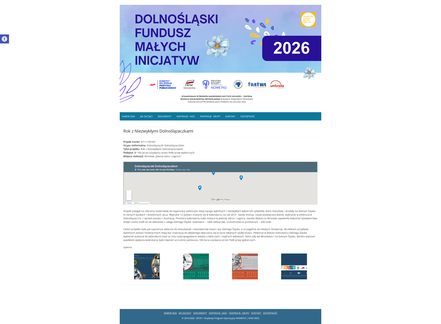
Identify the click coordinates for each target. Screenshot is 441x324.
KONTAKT (230, 116)
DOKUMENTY (164, 116)
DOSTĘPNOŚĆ (247, 116)
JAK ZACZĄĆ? (146, 116)
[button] (4, 38)
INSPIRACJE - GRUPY (210, 116)
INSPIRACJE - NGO (186, 116)
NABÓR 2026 (128, 116)
